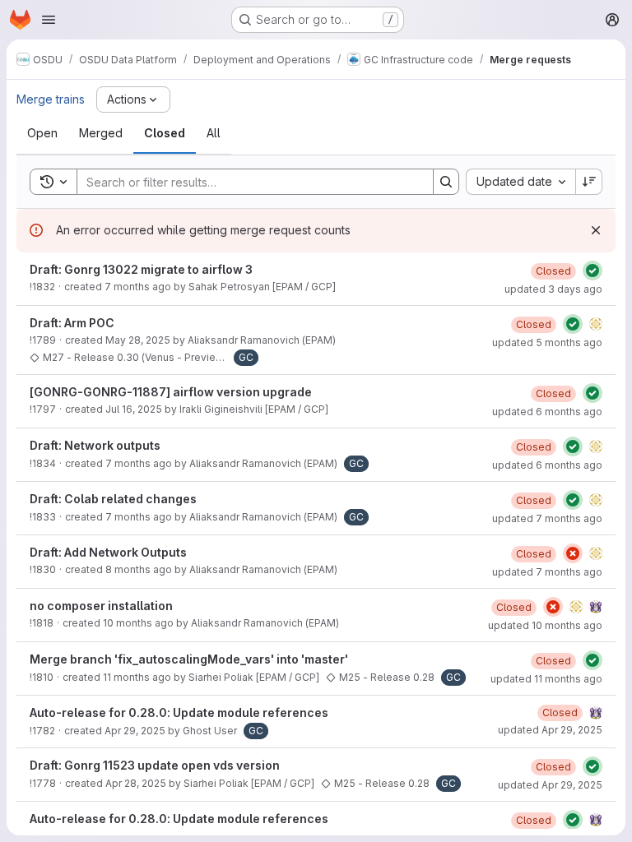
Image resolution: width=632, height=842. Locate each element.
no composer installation (101, 606)
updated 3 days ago (553, 289)
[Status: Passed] (592, 270)
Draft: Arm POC (72, 323)
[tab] (42, 133)
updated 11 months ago (546, 679)
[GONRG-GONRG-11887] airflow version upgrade (171, 392)
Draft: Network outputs (95, 445)
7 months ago (138, 286)
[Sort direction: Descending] (589, 182)
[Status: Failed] (573, 553)
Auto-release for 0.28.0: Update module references (179, 712)
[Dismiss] (596, 230)
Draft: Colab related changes (113, 499)
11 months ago (137, 677)
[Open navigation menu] (48, 20)
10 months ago (138, 623)
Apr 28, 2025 (135, 783)
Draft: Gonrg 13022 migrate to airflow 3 (141, 269)
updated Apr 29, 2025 (550, 730)
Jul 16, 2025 (133, 409)
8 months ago (138, 569)
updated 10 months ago (545, 625)
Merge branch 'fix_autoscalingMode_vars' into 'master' (189, 659)
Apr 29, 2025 (135, 730)
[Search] (446, 182)
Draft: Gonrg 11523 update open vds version (155, 765)
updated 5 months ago (547, 342)
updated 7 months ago (547, 518)
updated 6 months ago (547, 411)
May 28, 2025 (137, 340)
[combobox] (520, 182)
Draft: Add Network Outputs (108, 552)
